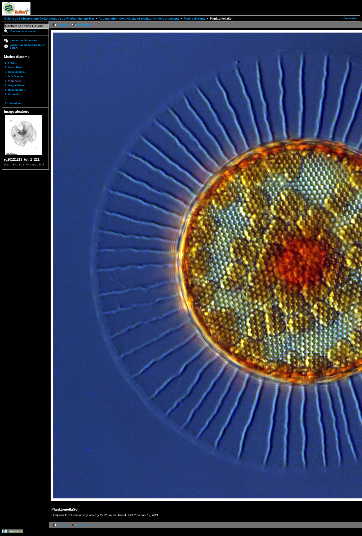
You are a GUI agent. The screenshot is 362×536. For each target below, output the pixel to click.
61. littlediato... (14, 103)
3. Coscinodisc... (16, 71)
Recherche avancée (23, 31)
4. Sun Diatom (14, 76)
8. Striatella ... (14, 94)
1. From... (11, 62)
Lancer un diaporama (23, 40)
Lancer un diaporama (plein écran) (27, 46)
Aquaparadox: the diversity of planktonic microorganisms (139, 18)
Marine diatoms (194, 18)
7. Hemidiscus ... (16, 89)
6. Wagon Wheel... (16, 85)
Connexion (350, 18)
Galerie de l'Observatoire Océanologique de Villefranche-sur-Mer (49, 18)
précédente (84, 24)
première (63, 24)
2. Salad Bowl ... (15, 67)
